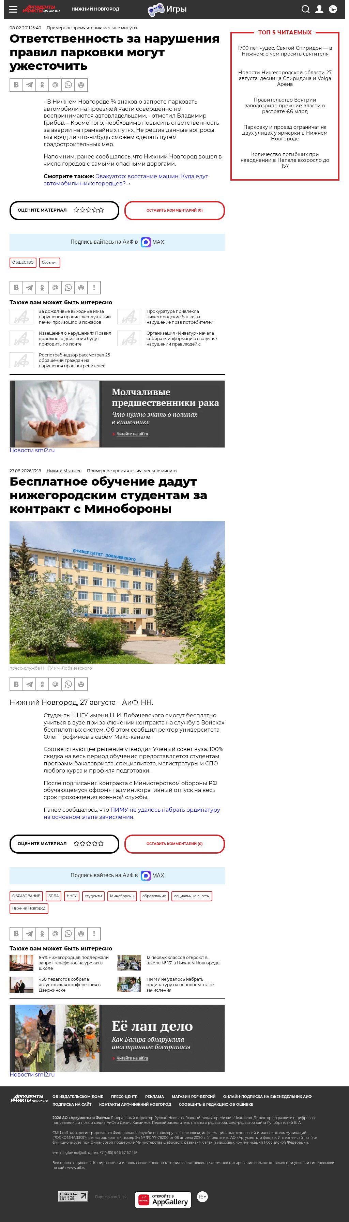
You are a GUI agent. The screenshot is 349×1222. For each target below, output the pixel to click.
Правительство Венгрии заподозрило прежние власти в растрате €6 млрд (285, 105)
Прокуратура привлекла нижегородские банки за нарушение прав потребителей (180, 317)
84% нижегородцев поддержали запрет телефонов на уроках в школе (74, 963)
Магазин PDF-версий (193, 1097)
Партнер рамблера (111, 1197)
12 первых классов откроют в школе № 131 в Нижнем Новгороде (183, 960)
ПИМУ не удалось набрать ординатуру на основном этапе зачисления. (132, 813)
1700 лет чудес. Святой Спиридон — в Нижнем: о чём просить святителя (285, 51)
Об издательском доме (77, 1097)
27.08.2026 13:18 (25, 470)
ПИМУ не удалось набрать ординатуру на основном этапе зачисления (180, 985)
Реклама (154, 1097)
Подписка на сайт (71, 1104)
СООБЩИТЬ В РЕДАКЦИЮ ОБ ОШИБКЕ (216, 1104)
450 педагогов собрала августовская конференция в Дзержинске (70, 985)
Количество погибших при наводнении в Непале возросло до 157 (285, 160)
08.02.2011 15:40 (25, 27)
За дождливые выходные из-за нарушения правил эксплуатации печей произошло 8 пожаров (75, 317)
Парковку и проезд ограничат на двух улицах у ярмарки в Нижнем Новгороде (285, 133)
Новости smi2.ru (32, 450)
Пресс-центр (124, 1097)
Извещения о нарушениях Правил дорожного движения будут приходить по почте (75, 339)
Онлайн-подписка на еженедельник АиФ (267, 1097)
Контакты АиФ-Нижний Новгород (135, 1104)
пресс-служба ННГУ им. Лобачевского (51, 668)
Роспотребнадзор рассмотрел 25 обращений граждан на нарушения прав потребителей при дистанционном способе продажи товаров (60, 363)
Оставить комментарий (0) (175, 210)
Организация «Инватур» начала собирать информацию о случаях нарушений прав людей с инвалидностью (167, 341)
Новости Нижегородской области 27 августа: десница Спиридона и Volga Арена (285, 78)
